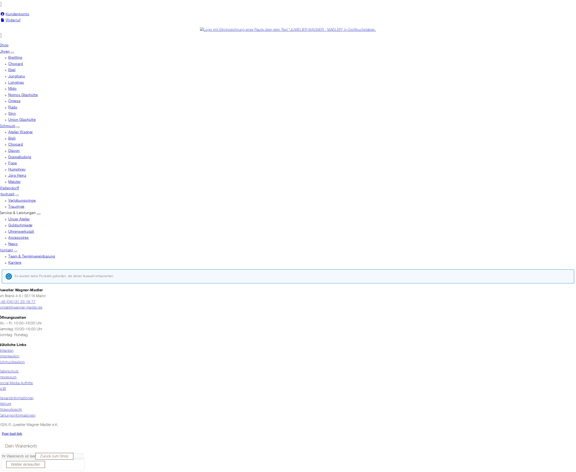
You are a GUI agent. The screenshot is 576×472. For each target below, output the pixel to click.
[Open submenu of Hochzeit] (17, 195)
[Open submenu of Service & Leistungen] (38, 214)
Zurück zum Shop (54, 456)
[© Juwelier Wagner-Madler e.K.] (288, 30)
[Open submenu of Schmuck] (18, 127)
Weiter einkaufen (25, 464)
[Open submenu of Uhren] (12, 52)
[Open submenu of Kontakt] (15, 251)
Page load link (12, 434)
